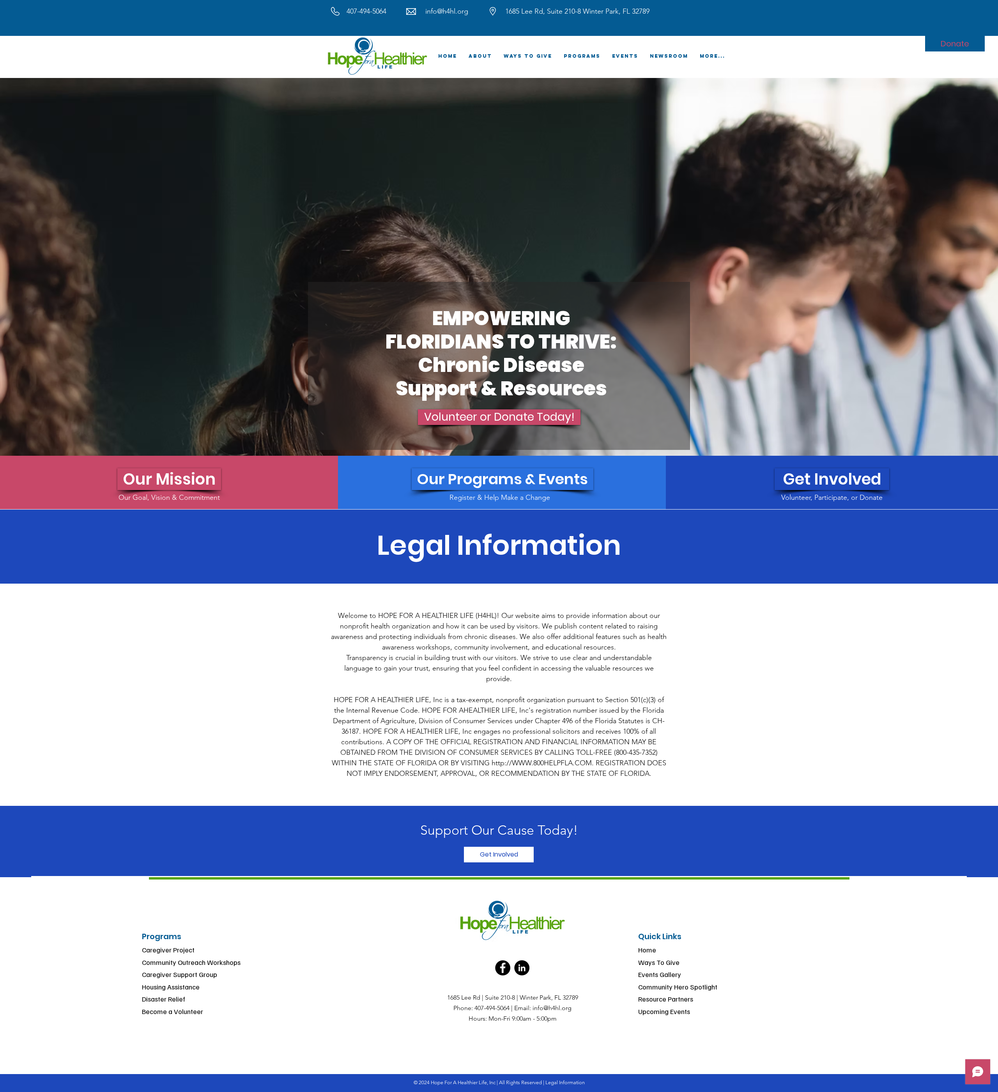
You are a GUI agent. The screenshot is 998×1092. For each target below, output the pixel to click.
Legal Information (565, 1082)
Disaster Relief (163, 999)
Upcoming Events (664, 1011)
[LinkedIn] (521, 967)
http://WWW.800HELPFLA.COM (542, 763)
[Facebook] (502, 967)
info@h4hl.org (446, 11)
